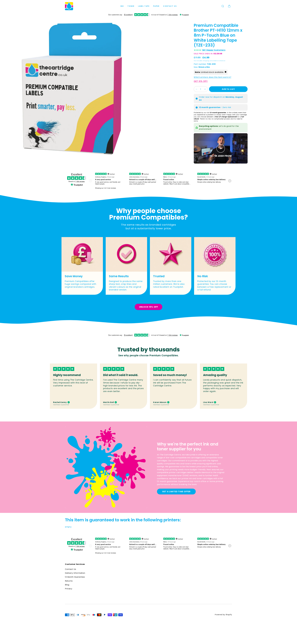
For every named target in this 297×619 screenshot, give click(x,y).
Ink (122, 6)
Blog (67, 584)
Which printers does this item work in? (212, 77)
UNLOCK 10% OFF (148, 306)
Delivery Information (75, 573)
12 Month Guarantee (75, 577)
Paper (156, 6)
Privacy (68, 588)
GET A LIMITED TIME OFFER (176, 491)
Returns (69, 581)
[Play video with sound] (220, 148)
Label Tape (143, 6)
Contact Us (170, 6)
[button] (223, 6)
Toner (131, 6)
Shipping (206, 61)
